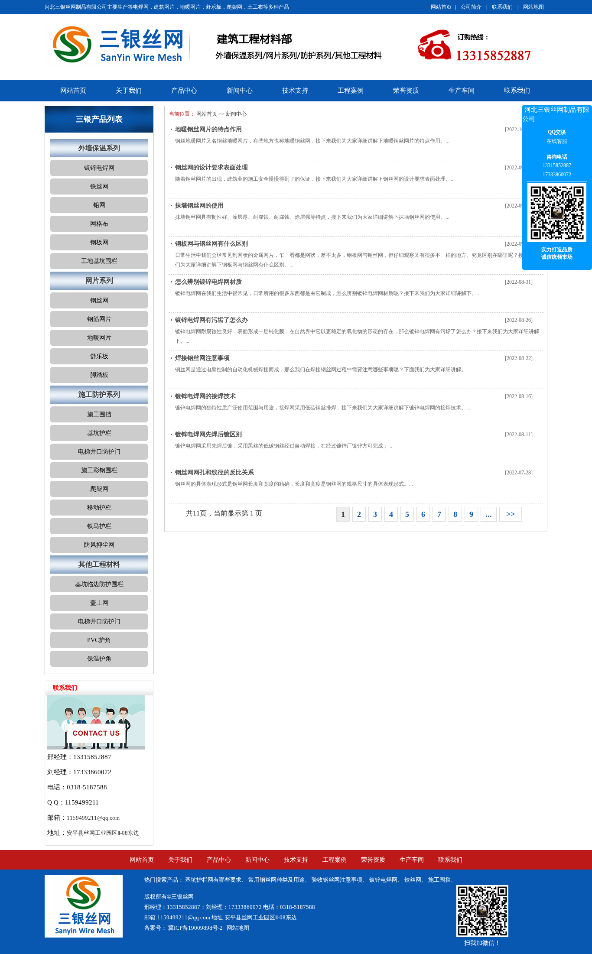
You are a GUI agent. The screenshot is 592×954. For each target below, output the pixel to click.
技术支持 (295, 90)
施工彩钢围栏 (99, 470)
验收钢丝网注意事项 (337, 879)
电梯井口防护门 (99, 451)
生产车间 (462, 90)
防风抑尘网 (99, 545)
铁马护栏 (99, 526)
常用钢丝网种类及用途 (276, 879)
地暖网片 (99, 337)
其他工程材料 (99, 564)
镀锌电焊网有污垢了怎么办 (211, 320)
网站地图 (533, 7)
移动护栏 (99, 507)
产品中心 (184, 90)
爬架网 (99, 489)
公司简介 (471, 7)
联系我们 (502, 7)
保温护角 (99, 658)
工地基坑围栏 (99, 261)
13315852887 (557, 165)
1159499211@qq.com (93, 817)
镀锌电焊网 (99, 168)
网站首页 (441, 7)
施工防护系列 (99, 394)
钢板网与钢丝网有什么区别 (211, 243)
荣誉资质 (406, 90)
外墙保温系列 (99, 148)
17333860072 (557, 175)
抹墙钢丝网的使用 (199, 205)
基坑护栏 (99, 433)
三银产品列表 (99, 119)
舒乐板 (99, 356)
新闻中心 (240, 90)
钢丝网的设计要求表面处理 (211, 167)
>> (510, 514)
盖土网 (99, 603)
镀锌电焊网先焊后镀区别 (208, 434)
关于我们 (129, 90)
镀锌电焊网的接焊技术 (205, 396)
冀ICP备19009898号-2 (195, 928)
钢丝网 (99, 300)
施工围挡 (99, 414)
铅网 (99, 205)
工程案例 (351, 90)
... (488, 514)
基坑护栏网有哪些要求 (213, 879)
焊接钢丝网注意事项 (202, 358)
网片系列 (99, 280)
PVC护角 (99, 640)
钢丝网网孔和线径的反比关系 (214, 472)
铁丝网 (99, 186)
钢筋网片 (99, 319)
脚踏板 (99, 375)
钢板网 (99, 242)
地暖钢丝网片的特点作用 (208, 129)
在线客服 (556, 141)
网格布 (99, 224)
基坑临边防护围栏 (99, 584)
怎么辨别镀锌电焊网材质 (208, 282)
